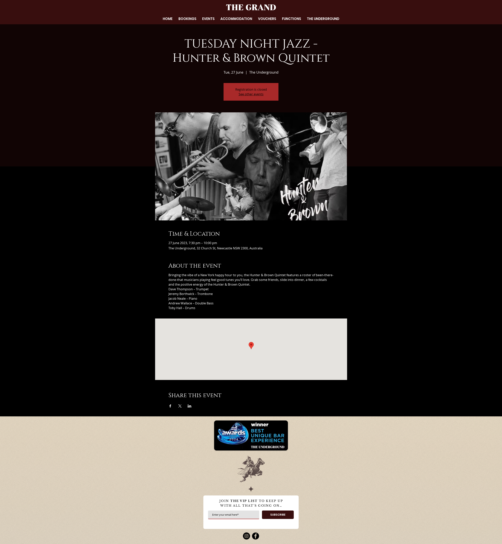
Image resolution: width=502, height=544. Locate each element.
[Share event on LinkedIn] (189, 406)
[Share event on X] (180, 406)
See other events (251, 94)
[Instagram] (246, 535)
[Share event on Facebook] (170, 406)
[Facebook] (255, 535)
